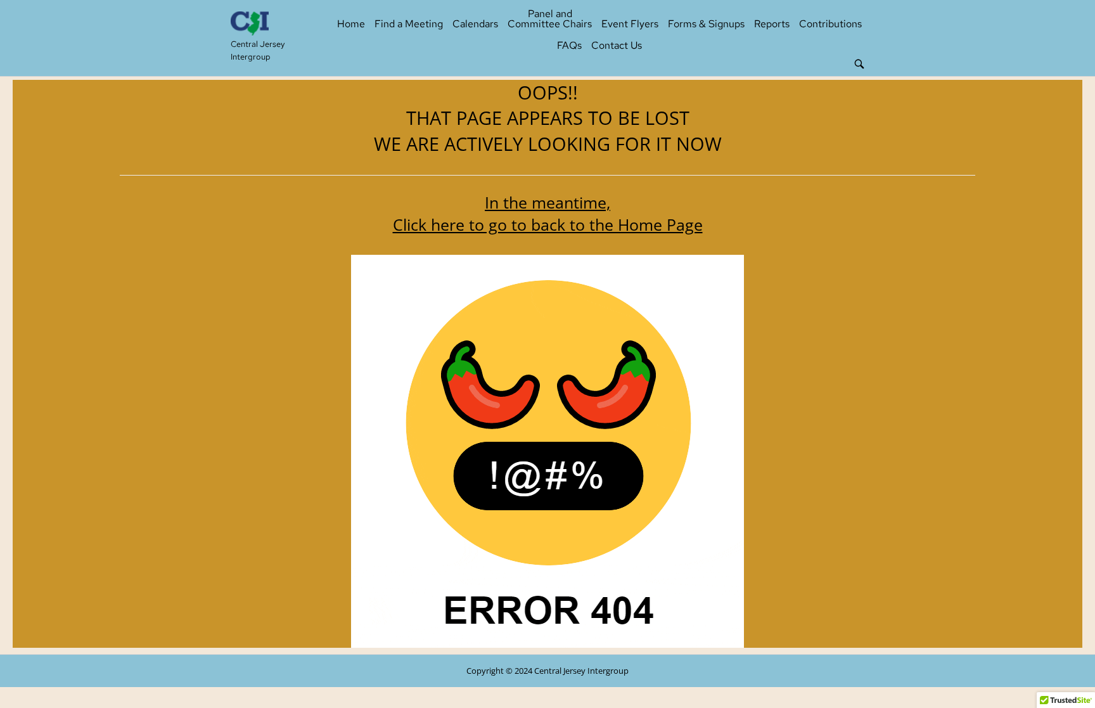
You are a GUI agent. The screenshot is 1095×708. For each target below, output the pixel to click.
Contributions (830, 23)
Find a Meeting (409, 23)
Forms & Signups (706, 23)
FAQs (569, 45)
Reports (772, 23)
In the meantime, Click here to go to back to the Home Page (548, 213)
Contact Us (616, 45)
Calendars (475, 23)
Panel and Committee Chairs (550, 18)
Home (351, 23)
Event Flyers (629, 23)
